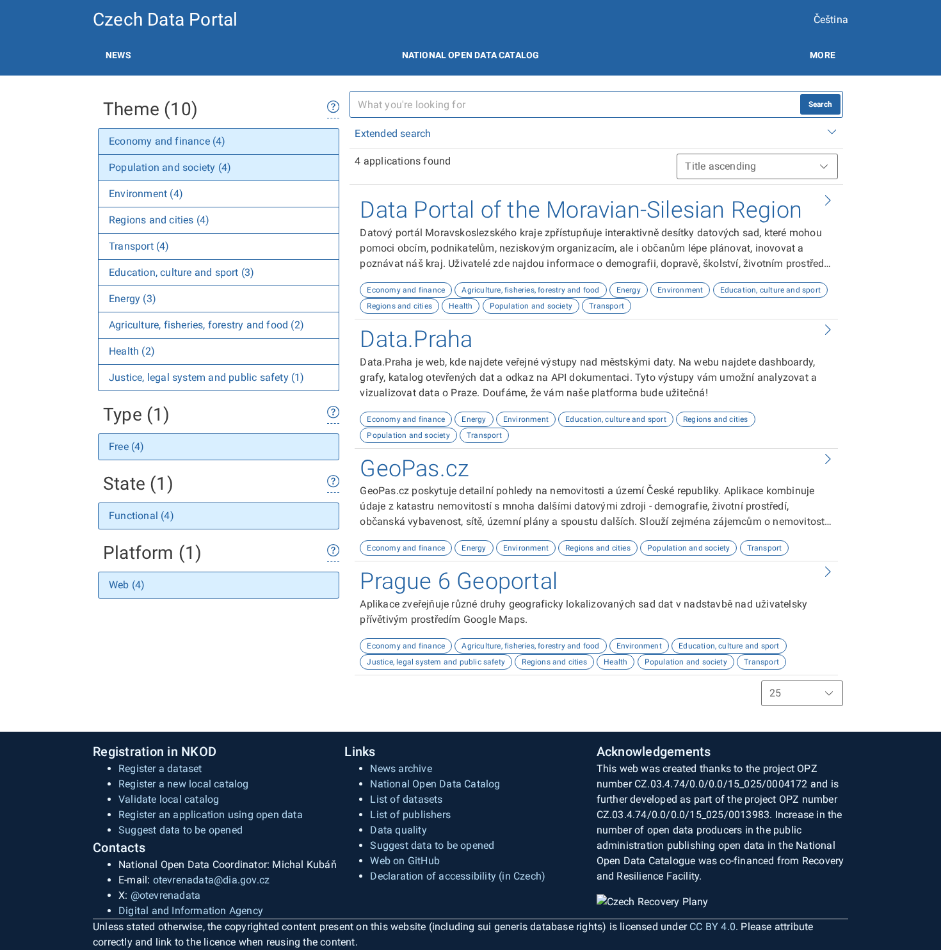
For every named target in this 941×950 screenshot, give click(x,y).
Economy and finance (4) (167, 141)
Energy (628, 290)
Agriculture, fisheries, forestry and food (530, 290)
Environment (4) (146, 194)
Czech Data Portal (165, 19)
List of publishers (410, 815)
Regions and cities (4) (159, 220)
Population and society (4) (170, 167)
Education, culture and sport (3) (181, 272)
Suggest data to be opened (180, 830)
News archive (400, 768)
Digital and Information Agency (190, 911)
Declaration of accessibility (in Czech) (457, 876)
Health (460, 306)
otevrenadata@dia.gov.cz (211, 880)
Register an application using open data (210, 815)
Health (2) (132, 351)
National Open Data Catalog (435, 784)
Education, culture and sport (770, 290)
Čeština (831, 19)
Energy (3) (132, 299)
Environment (680, 290)
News (118, 55)
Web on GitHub (405, 861)
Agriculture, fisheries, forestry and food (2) (206, 325)
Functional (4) (141, 516)
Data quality (398, 830)
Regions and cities (399, 306)
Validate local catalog (168, 799)
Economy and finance (406, 290)
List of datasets (406, 799)
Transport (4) (139, 246)
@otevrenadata (166, 895)
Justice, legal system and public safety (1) (207, 377)
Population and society (531, 306)
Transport (606, 306)
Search (820, 104)
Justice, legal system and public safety (436, 661)
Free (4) (127, 446)
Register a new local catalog (183, 784)
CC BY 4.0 (712, 927)
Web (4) (127, 585)
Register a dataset (160, 768)
